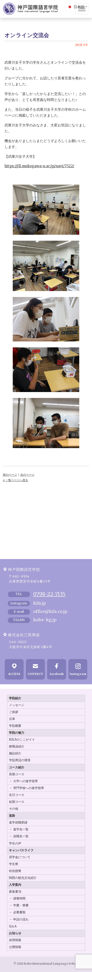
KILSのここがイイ (22, 739)
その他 (13, 809)
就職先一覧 (21, 836)
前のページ (10, 474)
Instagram (77, 674)
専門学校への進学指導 (28, 788)
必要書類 (19, 912)
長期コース (16, 774)
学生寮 (13, 864)
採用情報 (15, 940)
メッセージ (16, 705)
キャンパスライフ (21, 850)
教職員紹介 (16, 746)
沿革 (12, 719)
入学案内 (15, 885)
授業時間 (19, 898)
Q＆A (13, 926)
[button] (77, 6)
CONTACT (35, 674)
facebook (57, 674)
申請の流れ (21, 919)
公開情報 (15, 947)
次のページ (27, 474)
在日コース (16, 795)
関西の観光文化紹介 (23, 878)
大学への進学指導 (25, 781)
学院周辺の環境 (19, 760)
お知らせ (15, 933)
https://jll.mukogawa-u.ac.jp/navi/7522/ (39, 166)
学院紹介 (15, 698)
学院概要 (15, 726)
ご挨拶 (13, 712)
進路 (12, 816)
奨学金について (19, 857)
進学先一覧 (21, 829)
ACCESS (14, 674)
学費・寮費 (21, 905)
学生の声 (15, 843)
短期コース (16, 802)
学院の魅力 (16, 733)
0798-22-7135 (49, 594)
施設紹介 (15, 753)
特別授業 (15, 871)
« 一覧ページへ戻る (15, 480)
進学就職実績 (18, 822)
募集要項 (15, 892)
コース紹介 (16, 767)
